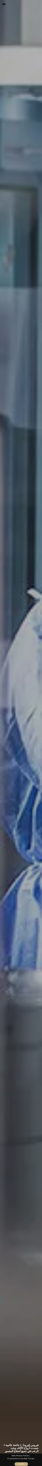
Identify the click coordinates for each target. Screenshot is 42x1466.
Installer (21, 1464)
